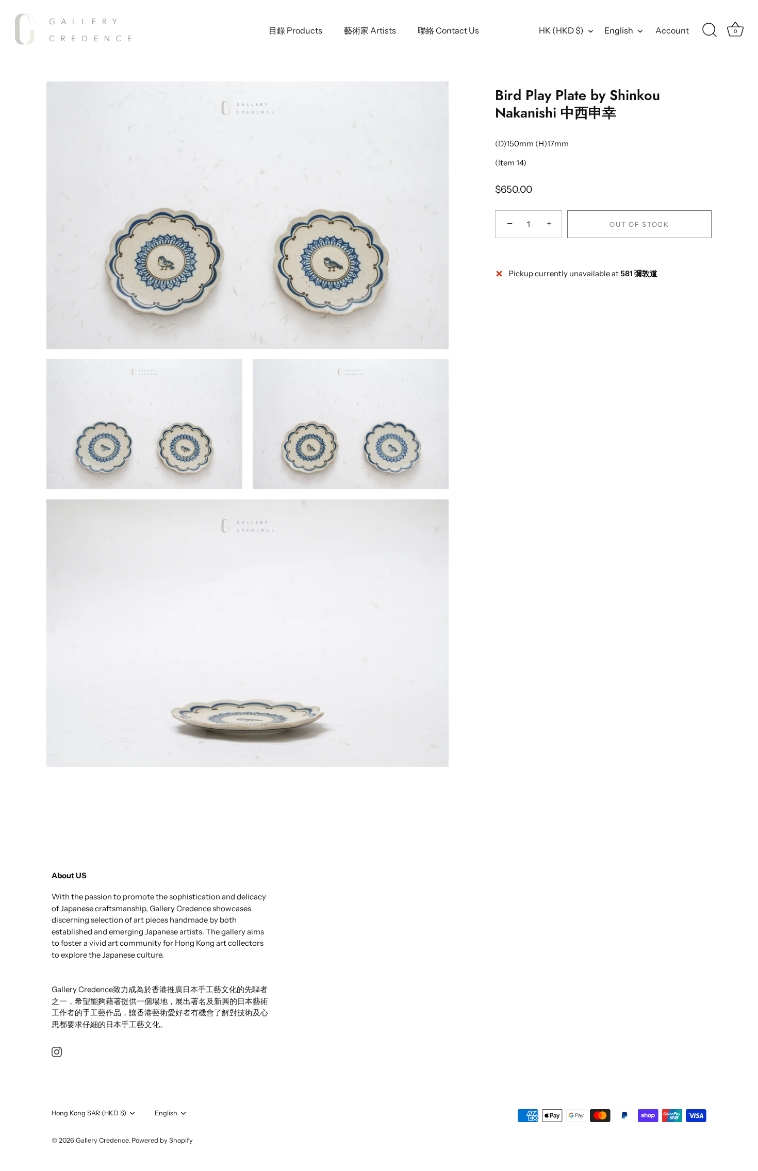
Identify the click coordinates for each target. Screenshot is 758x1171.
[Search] (709, 30)
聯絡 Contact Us (448, 30)
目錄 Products (295, 30)
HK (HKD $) (561, 30)
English (618, 30)
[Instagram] (57, 1051)
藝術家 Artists (370, 30)
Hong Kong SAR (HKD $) (89, 1113)
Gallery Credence (102, 1140)
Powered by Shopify (162, 1140)
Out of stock (639, 224)
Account (672, 30)
